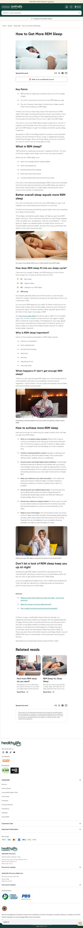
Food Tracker (5, 796)
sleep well (17, 26)
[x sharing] (59, 73)
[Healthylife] (17, 7)
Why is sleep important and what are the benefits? (39, 608)
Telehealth (5, 813)
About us (4, 784)
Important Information (10, 829)
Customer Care (7, 823)
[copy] (55, 73)
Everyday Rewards (7, 804)
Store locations (6, 890)
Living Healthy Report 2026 (10, 792)
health (10, 26)
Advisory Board (6, 788)
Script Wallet (5, 817)
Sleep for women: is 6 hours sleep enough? (36, 604)
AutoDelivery (5, 808)
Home (4, 26)
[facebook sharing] (62, 73)
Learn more (57, 1)
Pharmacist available (8, 867)
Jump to (6, 922)
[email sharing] (66, 73)
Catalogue (5, 800)
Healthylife (6, 780)
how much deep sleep (27, 316)
